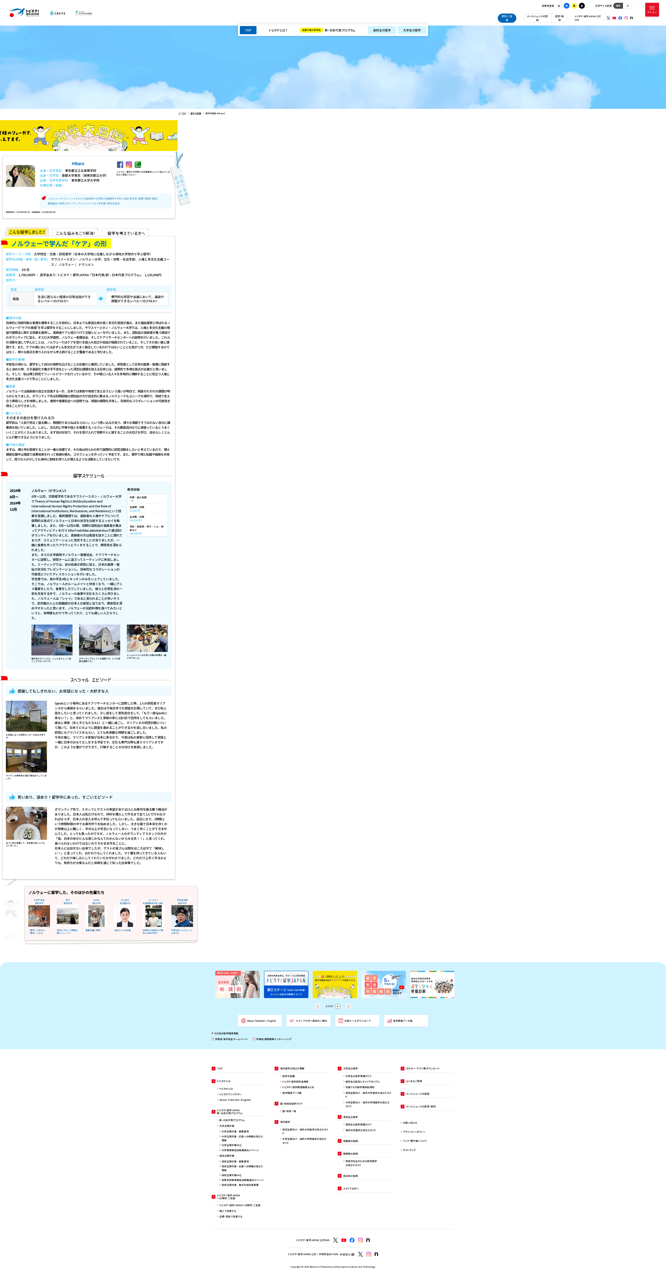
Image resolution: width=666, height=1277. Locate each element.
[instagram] (129, 164)
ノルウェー (54, 198)
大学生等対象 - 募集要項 (235, 1131)
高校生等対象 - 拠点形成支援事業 (240, 1185)
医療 (141, 198)
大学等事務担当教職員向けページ (240, 1150)
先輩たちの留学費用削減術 (360, 1087)
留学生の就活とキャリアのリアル (362, 1081)
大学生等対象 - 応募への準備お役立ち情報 (242, 1138)
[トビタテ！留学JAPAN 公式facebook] (620, 18)
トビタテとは (226, 1088)
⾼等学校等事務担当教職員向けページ (243, 1180)
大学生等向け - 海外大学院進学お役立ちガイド (304, 1140)
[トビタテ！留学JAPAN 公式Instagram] (626, 18)
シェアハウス (89, 203)
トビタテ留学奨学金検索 (295, 1081)
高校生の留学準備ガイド (358, 1124)
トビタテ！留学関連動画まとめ (298, 1087)
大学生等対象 (226, 1126)
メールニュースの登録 (537, 18)
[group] (235, 984)
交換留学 (110, 198)
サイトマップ (409, 1150)
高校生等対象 (226, 1155)
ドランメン (68, 198)
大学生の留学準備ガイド (358, 1076)
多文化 (133, 198)
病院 (154, 198)
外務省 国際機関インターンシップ (272, 1039)
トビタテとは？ (278, 30)
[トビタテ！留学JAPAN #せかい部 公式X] (360, 1254)
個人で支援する (227, 1211)
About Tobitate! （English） (235, 1100)
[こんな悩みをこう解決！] (75, 231)
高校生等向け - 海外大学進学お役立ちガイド (305, 1131)
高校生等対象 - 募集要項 (235, 1161)
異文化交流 (113, 203)
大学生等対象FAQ (231, 1145)
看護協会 (52, 203)
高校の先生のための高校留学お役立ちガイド (361, 1163)
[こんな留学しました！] (27, 231)
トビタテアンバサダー (230, 1094)
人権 (125, 198)
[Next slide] (348, 1006)
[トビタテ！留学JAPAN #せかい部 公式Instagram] (368, 1254)
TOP (248, 30)
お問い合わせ (410, 1122)
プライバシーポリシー (414, 1131)
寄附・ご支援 (507, 18)
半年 (118, 198)
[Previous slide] (317, 1006)
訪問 (61, 203)
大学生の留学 (412, 30)
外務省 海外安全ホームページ (229, 1039)
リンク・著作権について (415, 1140)
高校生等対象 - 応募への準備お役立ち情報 (242, 1168)
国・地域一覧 (289, 1111)
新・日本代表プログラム (328, 30)
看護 (147, 198)
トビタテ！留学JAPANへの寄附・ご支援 (239, 1205)
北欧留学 (89, 198)
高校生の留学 (382, 30)
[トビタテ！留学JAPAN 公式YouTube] (614, 18)
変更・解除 (559, 18)
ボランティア (73, 203)
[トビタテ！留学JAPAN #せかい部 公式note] (376, 1254)
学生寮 (102, 203)
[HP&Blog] (138, 164)
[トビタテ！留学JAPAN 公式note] (631, 18)
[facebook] (120, 164)
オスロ (79, 198)
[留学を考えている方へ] (125, 231)
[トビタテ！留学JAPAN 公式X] (608, 18)
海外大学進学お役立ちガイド (360, 1130)
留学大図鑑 (288, 1076)
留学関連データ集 (292, 1093)
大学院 (99, 198)
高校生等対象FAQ (231, 1175)
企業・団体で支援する (230, 1216)
